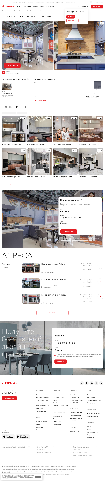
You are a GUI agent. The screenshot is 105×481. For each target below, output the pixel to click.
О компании (90, 422)
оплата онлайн (40, 2)
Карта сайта (91, 437)
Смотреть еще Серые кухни (11, 184)
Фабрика (89, 427)
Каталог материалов (59, 412)
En (91, 2)
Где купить (73, 427)
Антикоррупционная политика (80, 458)
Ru (89, 2)
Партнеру (89, 390)
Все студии (52, 313)
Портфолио (56, 390)
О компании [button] (50, 6)
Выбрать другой (72, 20)
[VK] (82, 383)
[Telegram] (101, 383)
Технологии (39, 408)
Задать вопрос (9, 398)
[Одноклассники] (87, 383)
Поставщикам (91, 403)
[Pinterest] (96, 383)
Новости (89, 429)
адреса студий (60, 2)
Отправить (60, 361)
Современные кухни (42, 395)
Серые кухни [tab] (5, 112)
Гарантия (73, 421)
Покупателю (73, 390)
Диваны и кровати (41, 421)
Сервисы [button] (35, 6)
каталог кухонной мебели (19, 447)
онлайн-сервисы (70, 2)
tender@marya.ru (41, 449)
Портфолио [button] (27, 6)
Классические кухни (42, 397)
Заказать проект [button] (97, 6)
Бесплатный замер (76, 415)
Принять (38, 477)
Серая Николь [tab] (13, 112)
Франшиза (90, 395)
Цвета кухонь (57, 416)
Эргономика (57, 421)
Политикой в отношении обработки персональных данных (15, 477)
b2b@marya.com (77, 449)
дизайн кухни (9, 447)
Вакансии (90, 435)
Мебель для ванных (42, 405)
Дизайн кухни (57, 403)
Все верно (71, 16)
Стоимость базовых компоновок (76, 401)
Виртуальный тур (92, 432)
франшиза (14, 2)
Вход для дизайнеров (93, 413)
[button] (84, 7)
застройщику (22, 2)
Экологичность (58, 419)
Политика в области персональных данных (83, 455)
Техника (38, 424)
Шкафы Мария (40, 403)
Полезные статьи (58, 397)
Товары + (38, 417)
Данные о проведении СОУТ (44, 452)
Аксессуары (40, 430)
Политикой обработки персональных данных (82, 240)
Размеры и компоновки (60, 405)
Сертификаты (57, 424)
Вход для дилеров (92, 409)
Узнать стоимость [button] (12, 65)
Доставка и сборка (76, 418)
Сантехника (39, 427)
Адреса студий (74, 431)
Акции (42, 6)
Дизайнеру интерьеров (94, 400)
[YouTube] (91, 383)
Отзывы (55, 400)
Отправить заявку (68, 231)
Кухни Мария (39, 390)
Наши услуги (73, 408)
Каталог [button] (19, 6)
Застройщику (91, 397)
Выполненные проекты (60, 395)
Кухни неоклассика (42, 400)
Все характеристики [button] (40, 100)
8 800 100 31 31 (98, 2)
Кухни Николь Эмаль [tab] (21, 112)
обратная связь (50, 2)
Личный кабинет (75, 395)
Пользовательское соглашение (80, 452)
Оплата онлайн (74, 397)
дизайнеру (31, 2)
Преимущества (41, 411)
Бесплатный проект (76, 412)
